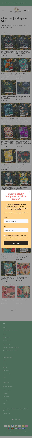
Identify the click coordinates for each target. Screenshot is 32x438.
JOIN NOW (16, 243)
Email (5, 226)
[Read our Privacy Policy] (27, 238)
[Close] (29, 192)
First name (6, 217)
